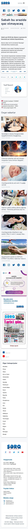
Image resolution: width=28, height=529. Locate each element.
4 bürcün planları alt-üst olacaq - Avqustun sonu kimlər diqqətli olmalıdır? (13, 160)
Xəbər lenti (7, 353)
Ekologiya (5, 431)
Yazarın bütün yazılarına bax (7, 91)
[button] (21, 3)
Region (4, 426)
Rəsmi (4, 390)
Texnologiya (6, 418)
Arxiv (4, 403)
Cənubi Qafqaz (6, 387)
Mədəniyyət (5, 385)
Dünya (4, 369)
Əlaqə (5, 494)
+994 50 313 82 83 (10, 502)
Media (4, 398)
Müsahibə (5, 366)
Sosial (4, 421)
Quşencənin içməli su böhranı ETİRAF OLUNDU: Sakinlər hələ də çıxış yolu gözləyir (14, 259)
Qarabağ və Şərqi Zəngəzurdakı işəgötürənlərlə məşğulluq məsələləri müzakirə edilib (13, 136)
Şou (4, 405)
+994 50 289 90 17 (10, 503)
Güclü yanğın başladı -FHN (9, 107)
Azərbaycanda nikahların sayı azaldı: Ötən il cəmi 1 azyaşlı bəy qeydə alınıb (13, 234)
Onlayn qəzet (14, 346)
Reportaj (5, 395)
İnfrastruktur (6, 377)
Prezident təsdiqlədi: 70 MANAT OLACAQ (10, 101)
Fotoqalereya (6, 400)
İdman (4, 372)
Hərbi (4, 424)
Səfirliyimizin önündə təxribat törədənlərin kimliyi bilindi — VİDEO (10, 105)
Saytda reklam (7, 491)
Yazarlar (5, 392)
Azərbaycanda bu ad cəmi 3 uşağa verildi (13, 184)
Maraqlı (4, 434)
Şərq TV (7, 356)
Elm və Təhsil (6, 374)
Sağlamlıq (5, 416)
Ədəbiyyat (5, 413)
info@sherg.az (9, 500)
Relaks (4, 408)
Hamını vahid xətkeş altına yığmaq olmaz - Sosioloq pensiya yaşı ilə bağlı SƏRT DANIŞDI (14, 209)
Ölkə (4, 429)
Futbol (4, 379)
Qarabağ (5, 382)
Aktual (4, 411)
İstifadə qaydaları (7, 493)
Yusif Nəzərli (8, 85)
